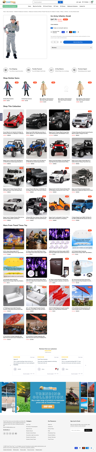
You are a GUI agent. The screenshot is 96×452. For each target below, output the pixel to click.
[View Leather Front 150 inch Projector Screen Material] (80, 369)
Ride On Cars (29, 428)
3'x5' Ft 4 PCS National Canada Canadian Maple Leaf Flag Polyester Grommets (59, 308)
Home (4, 11)
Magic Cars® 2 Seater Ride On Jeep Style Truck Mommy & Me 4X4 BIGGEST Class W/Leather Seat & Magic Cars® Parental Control (59, 133)
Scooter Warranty (52, 437)
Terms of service (30, 449)
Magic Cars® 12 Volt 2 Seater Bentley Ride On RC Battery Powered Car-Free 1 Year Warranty (59, 189)
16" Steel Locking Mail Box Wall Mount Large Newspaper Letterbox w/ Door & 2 (59, 280)
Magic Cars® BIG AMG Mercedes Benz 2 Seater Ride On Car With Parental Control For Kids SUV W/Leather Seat (36, 133)
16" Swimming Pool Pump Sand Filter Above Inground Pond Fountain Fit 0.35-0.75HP (81, 280)
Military (62, 11)
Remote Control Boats (31, 433)
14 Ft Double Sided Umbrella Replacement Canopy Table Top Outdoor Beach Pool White (82, 252)
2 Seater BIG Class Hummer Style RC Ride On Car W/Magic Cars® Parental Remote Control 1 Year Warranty (36, 218)
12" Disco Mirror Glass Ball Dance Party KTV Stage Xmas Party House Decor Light (36, 252)
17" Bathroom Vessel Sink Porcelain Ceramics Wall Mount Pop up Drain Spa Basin (12, 308)
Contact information (7, 449)
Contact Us (50, 426)
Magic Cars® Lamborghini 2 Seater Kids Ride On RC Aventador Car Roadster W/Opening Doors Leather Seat (58, 218)
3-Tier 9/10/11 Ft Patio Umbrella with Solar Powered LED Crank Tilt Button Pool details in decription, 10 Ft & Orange (36, 337)
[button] (56, 21)
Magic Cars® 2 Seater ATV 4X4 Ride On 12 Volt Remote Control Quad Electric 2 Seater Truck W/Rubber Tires (13, 161)
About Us (50, 424)
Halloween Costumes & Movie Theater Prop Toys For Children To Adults (44, 11)
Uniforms (66, 11)
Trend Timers (51, 439)
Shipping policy (39, 449)
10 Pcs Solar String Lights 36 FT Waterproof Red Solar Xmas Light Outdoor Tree (13, 252)
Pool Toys (28, 424)
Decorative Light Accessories (32, 435)
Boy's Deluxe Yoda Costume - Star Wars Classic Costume (47, 99)
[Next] (85, 365)
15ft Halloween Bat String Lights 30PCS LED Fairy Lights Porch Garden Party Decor (36, 280)
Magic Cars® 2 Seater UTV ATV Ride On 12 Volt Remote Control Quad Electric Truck (36, 161)
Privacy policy (23, 449)
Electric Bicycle (29, 430)
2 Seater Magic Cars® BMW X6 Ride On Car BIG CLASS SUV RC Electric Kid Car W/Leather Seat (81, 218)
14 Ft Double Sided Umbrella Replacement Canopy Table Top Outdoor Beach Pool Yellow (13, 280)
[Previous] (10, 365)
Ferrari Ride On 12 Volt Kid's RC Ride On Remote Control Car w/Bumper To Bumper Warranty (13, 133)
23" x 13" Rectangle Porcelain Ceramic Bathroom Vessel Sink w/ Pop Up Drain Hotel (35, 308)
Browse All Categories (10, 6)
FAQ (49, 430)
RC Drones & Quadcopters (32, 426)
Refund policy (16, 449)
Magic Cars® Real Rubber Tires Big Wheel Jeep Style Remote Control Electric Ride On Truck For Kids (59, 161)
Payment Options (51, 435)
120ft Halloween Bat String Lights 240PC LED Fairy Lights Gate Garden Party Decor (59, 252)
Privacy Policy (51, 428)
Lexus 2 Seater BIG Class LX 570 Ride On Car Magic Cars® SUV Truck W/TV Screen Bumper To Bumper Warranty (36, 189)
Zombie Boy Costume (8, 98)
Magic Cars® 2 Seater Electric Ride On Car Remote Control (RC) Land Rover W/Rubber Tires (13, 218)
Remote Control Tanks (31, 439)
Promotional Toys (51, 433)
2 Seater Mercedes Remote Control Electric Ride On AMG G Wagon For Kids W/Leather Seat (82, 133)
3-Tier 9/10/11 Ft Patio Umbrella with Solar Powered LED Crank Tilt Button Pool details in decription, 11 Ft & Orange (13, 337)
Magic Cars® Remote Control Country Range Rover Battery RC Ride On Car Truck (82, 189)
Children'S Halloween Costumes (21, 11)
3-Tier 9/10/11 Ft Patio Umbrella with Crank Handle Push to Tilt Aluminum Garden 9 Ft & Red (81, 308)
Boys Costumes (10, 11)
